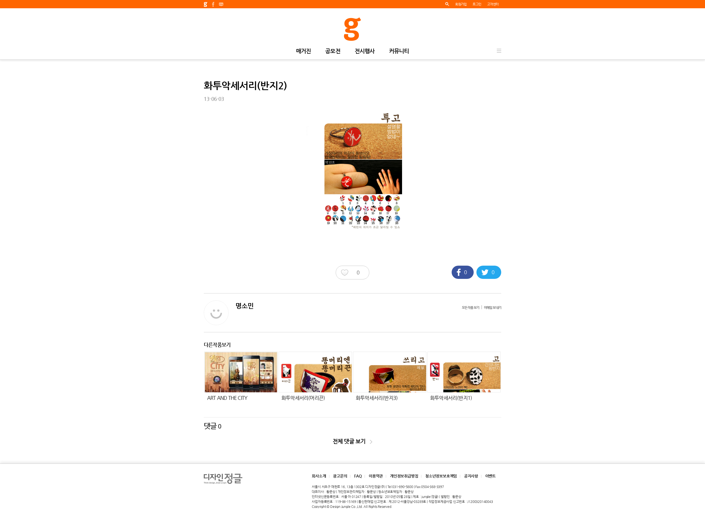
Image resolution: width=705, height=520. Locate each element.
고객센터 (492, 4)
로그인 (477, 4)
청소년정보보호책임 (441, 476)
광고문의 (340, 476)
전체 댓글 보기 (351, 441)
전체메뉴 (499, 51)
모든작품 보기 (470, 307)
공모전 (332, 51)
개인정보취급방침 (404, 476)
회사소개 (319, 476)
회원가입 (461, 4)
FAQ (358, 476)
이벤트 (490, 476)
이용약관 (376, 476)
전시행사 (365, 51)
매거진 (303, 51)
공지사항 (471, 476)
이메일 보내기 (492, 307)
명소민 (244, 306)
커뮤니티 (399, 51)
